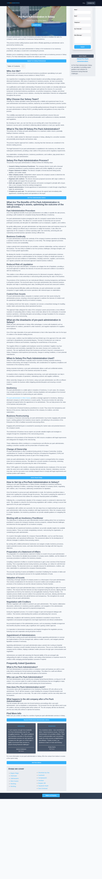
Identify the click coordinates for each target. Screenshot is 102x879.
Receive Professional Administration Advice (36, 720)
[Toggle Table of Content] (22, 66)
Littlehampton (14, 778)
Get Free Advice (36, 762)
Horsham (41, 780)
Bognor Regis (14, 773)
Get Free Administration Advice (36, 197)
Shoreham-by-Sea (43, 772)
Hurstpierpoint (42, 778)
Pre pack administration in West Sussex (19, 398)
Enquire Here (36, 25)
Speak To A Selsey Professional (36, 61)
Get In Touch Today (36, 477)
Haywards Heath (43, 786)
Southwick (41, 775)
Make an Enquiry (51, 795)
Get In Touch (82, 56)
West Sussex (14, 781)
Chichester (13, 776)
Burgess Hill (41, 783)
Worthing (13, 783)
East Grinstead (42, 788)
